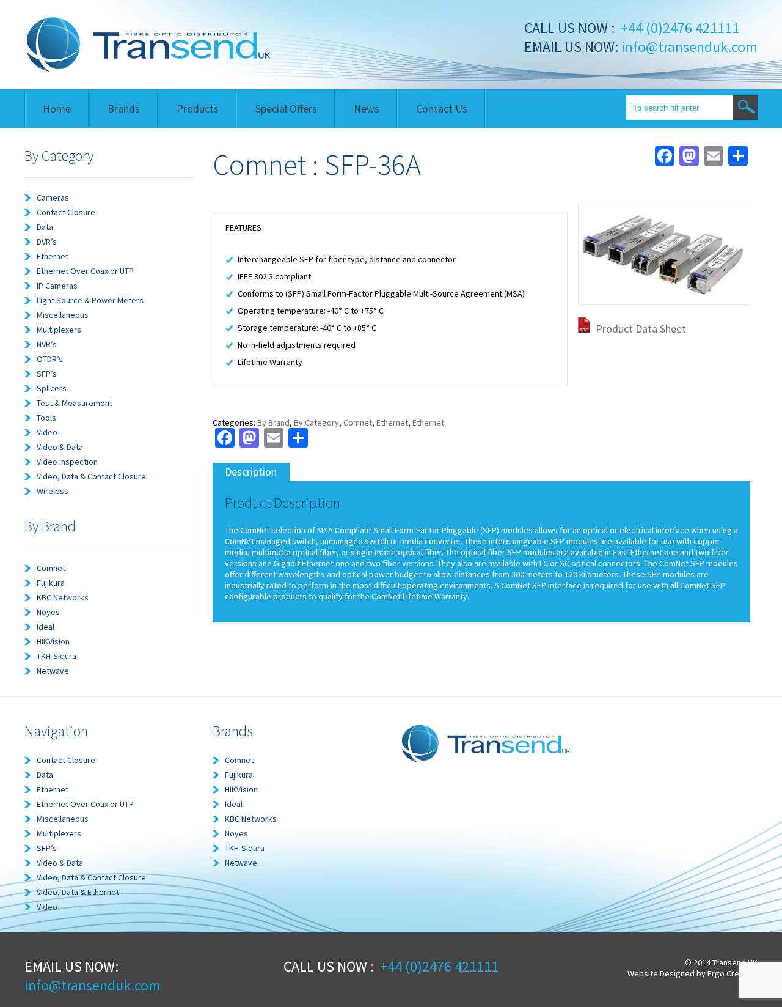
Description (251, 472)
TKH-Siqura (56, 656)
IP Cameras (57, 285)
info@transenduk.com (688, 46)
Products (198, 108)
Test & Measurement (74, 402)
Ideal (45, 626)
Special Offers (286, 108)
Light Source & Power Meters (90, 300)
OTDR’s (50, 358)
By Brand (273, 422)
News (366, 108)
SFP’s (47, 373)
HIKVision (53, 641)
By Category (316, 422)
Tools (46, 417)
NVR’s (47, 344)
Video (47, 432)
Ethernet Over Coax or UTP (85, 270)
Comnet (51, 568)
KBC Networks (63, 597)
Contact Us (441, 108)
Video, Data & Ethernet (78, 892)
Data (45, 226)
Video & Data (60, 446)
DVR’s (47, 241)
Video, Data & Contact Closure (91, 476)
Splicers (52, 388)
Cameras (53, 197)
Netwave (53, 670)
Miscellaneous (63, 314)
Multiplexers (59, 329)
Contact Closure (66, 212)
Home (57, 108)
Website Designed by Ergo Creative (692, 973)
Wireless (52, 490)
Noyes (48, 612)
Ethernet (52, 256)
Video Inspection (67, 461)
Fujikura (51, 582)
